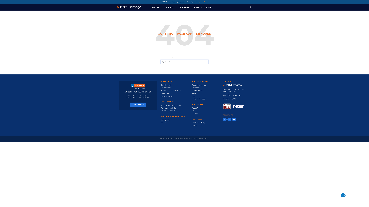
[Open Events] (212, 7)
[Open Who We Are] (190, 7)
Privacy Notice (204, 138)
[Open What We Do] (160, 7)
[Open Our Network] (175, 7)
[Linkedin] (225, 119)
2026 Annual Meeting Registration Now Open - (184, 2)
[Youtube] (234, 119)
